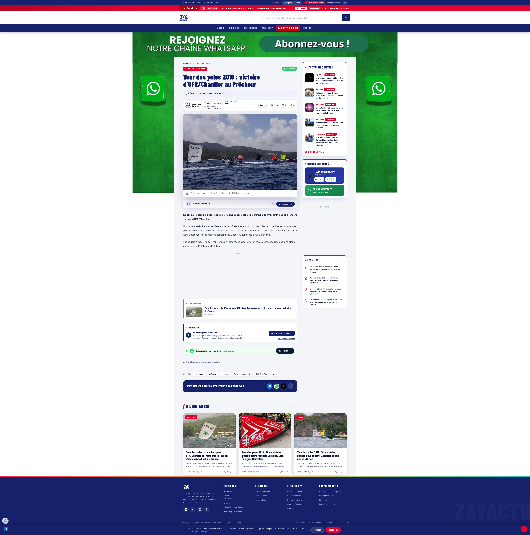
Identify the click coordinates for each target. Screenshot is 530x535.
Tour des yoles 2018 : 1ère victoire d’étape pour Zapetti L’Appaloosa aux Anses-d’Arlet (318, 456)
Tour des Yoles (261, 495)
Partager (263, 105)
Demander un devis (327, 504)
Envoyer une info (334, 3)
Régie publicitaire (294, 500)
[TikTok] (193, 509)
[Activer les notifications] (5, 521)
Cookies (329, 522)
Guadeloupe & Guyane (232, 511)
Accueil (186, 63)
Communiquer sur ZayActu (330, 491)
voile (275, 374)
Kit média (323, 500)
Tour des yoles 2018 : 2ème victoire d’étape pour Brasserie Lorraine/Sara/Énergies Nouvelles (263, 456)
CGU (336, 522)
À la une (226, 503)
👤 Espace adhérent (292, 3)
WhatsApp (267, 28)
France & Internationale (233, 507)
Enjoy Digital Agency (233, 522)
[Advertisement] (240, 275)
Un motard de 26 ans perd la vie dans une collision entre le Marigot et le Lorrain (206, 8)
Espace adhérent (294, 495)
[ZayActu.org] (183, 18)
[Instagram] (200, 509)
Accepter (333, 530)
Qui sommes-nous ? (295, 491)
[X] (283, 386)
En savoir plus (203, 531)
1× (273, 204)
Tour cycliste (260, 500)
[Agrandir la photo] (240, 152)
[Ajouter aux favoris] (277, 105)
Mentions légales (303, 522)
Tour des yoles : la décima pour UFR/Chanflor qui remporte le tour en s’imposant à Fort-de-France (207, 456)
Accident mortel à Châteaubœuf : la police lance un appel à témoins (303, 8)
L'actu (226, 495)
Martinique (199, 374)
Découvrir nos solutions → (281, 333)
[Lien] (290, 386)
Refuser (317, 530)
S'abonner (290, 69)
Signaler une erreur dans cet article (202, 362)
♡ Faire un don (273, 3)
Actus (220, 28)
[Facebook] (269, 386)
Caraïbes (227, 498)
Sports (225, 374)
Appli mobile (251, 28)
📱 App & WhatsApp (314, 3)
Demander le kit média (286, 338)
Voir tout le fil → (315, 152)
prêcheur (212, 374)
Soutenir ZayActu (294, 504)
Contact (308, 28)
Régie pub (234, 28)
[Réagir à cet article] (272, 105)
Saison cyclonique (288, 28)
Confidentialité (318, 522)
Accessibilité (345, 522)
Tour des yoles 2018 (200, 63)
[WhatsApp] (276, 386)
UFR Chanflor (261, 374)
